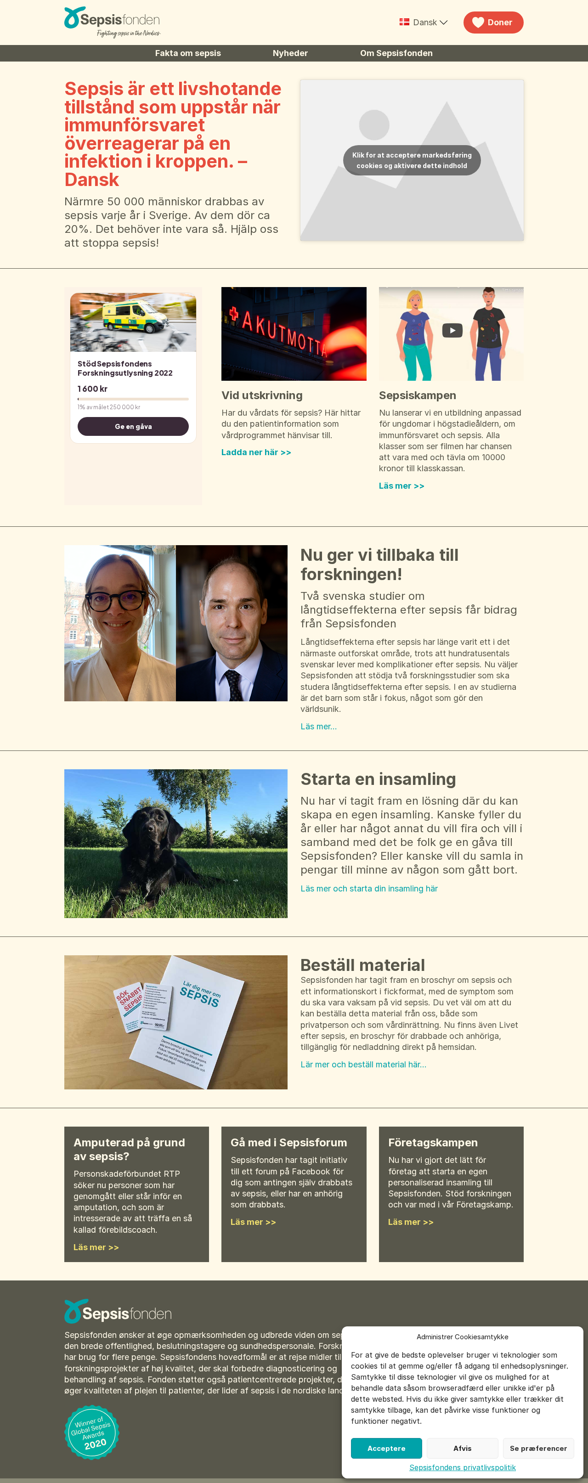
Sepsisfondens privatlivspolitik (462, 1467)
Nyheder (290, 53)
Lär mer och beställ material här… (363, 1064)
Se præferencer (538, 1448)
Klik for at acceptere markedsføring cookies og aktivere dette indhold (412, 160)
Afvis (462, 1448)
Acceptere (387, 1448)
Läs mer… (318, 726)
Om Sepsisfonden (396, 53)
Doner (500, 22)
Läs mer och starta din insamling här (369, 888)
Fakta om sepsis (188, 53)
